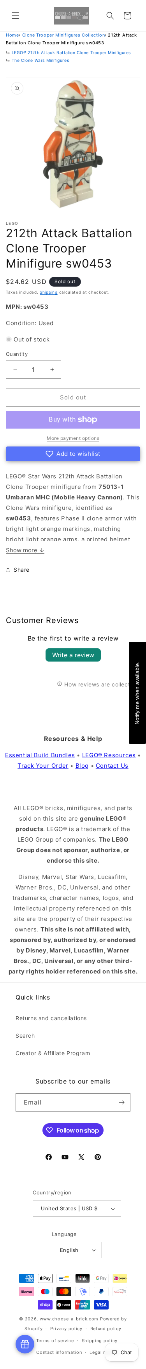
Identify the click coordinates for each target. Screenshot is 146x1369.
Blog (82, 765)
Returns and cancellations (51, 1018)
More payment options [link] (73, 438)
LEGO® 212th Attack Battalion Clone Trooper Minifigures (71, 52)
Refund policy (105, 1328)
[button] (15, 15)
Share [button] (22, 569)
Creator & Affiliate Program (53, 1053)
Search (25, 1035)
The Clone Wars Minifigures (40, 60)
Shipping (49, 292)
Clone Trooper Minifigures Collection (63, 35)
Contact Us (112, 765)
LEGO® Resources (109, 755)
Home (12, 35)
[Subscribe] (121, 1102)
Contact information (59, 1352)
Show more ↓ (25, 550)
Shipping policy (100, 1340)
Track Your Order (43, 765)
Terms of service (55, 1340)
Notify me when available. (137, 693)
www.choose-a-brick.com (69, 1319)
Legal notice (103, 1352)
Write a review (73, 655)
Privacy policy (66, 1328)
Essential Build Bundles (40, 755)
